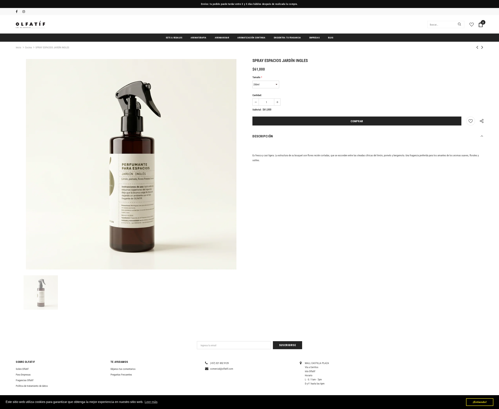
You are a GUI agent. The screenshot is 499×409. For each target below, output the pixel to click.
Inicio (18, 47)
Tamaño (257, 77)
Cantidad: (257, 95)
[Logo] (30, 24)
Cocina (28, 47)
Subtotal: (256, 109)
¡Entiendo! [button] (480, 402)
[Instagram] (24, 11)
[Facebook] (18, 11)
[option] (131, 164)
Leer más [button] (151, 402)
